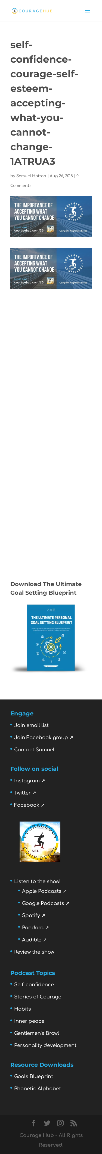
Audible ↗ (34, 940)
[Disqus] (51, 356)
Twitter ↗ (25, 793)
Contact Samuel (34, 749)
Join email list (31, 725)
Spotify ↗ (33, 915)
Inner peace (29, 1021)
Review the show (34, 952)
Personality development (45, 1045)
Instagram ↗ (29, 780)
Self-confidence (34, 984)
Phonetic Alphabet (37, 1088)
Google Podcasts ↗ (46, 903)
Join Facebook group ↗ (43, 737)
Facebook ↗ (29, 805)
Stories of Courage (37, 997)
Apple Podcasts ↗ (44, 891)
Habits (22, 1009)
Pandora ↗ (35, 927)
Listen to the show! (37, 881)
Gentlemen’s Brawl (36, 1033)
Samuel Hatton (31, 176)
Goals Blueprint (33, 1076)
